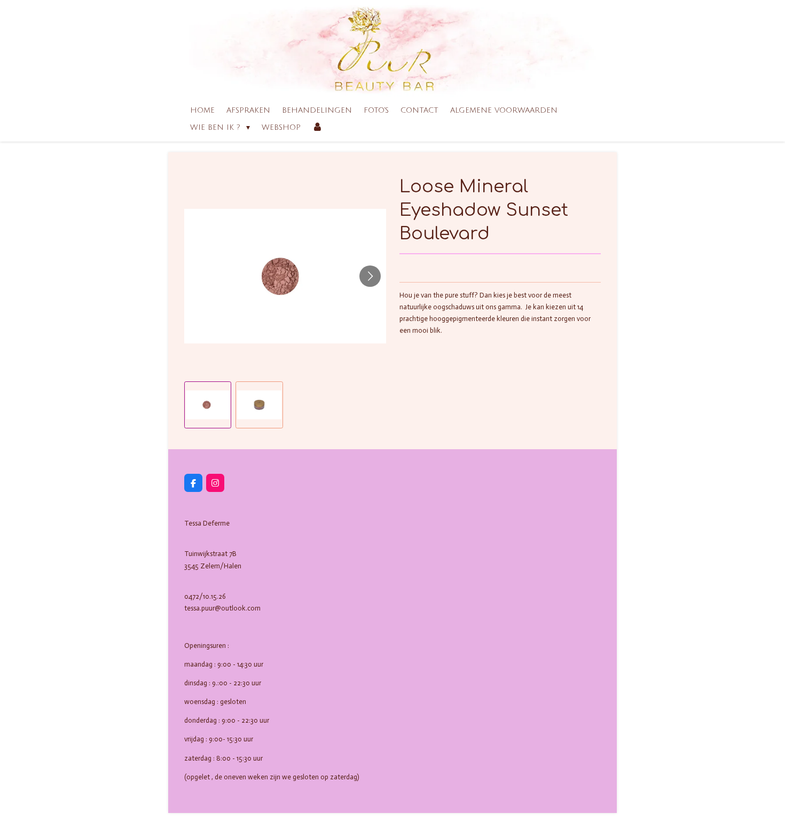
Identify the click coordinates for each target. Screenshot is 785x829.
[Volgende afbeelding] (370, 276)
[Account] (318, 127)
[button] (207, 404)
